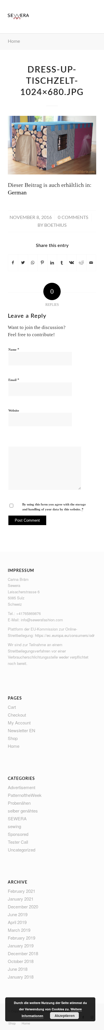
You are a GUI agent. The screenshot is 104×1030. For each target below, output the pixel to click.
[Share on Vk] (72, 262)
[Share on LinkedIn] (52, 262)
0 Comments (73, 217)
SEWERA (17, 818)
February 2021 (21, 891)
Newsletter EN (21, 730)
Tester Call (18, 842)
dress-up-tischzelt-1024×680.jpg (52, 81)
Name (13, 349)
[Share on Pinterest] (42, 262)
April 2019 (17, 922)
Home (14, 41)
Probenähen (19, 803)
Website (13, 410)
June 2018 (17, 969)
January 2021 (21, 899)
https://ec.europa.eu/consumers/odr (64, 635)
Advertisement (21, 787)
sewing (14, 826)
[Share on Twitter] (23, 262)
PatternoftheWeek (25, 795)
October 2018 (21, 961)
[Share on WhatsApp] (33, 262)
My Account (19, 722)
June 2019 (17, 914)
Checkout (17, 715)
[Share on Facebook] (13, 262)
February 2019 (21, 938)
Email (13, 380)
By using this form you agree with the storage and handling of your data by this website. (54, 507)
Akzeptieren (65, 1015)
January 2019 (21, 945)
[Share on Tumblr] (62, 262)
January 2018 (21, 977)
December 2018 (23, 953)
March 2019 (19, 930)
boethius (55, 225)
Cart (12, 707)
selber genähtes (23, 811)
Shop (13, 738)
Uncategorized (21, 850)
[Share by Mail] (91, 262)
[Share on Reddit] (81, 262)
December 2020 (23, 906)
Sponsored (18, 834)
